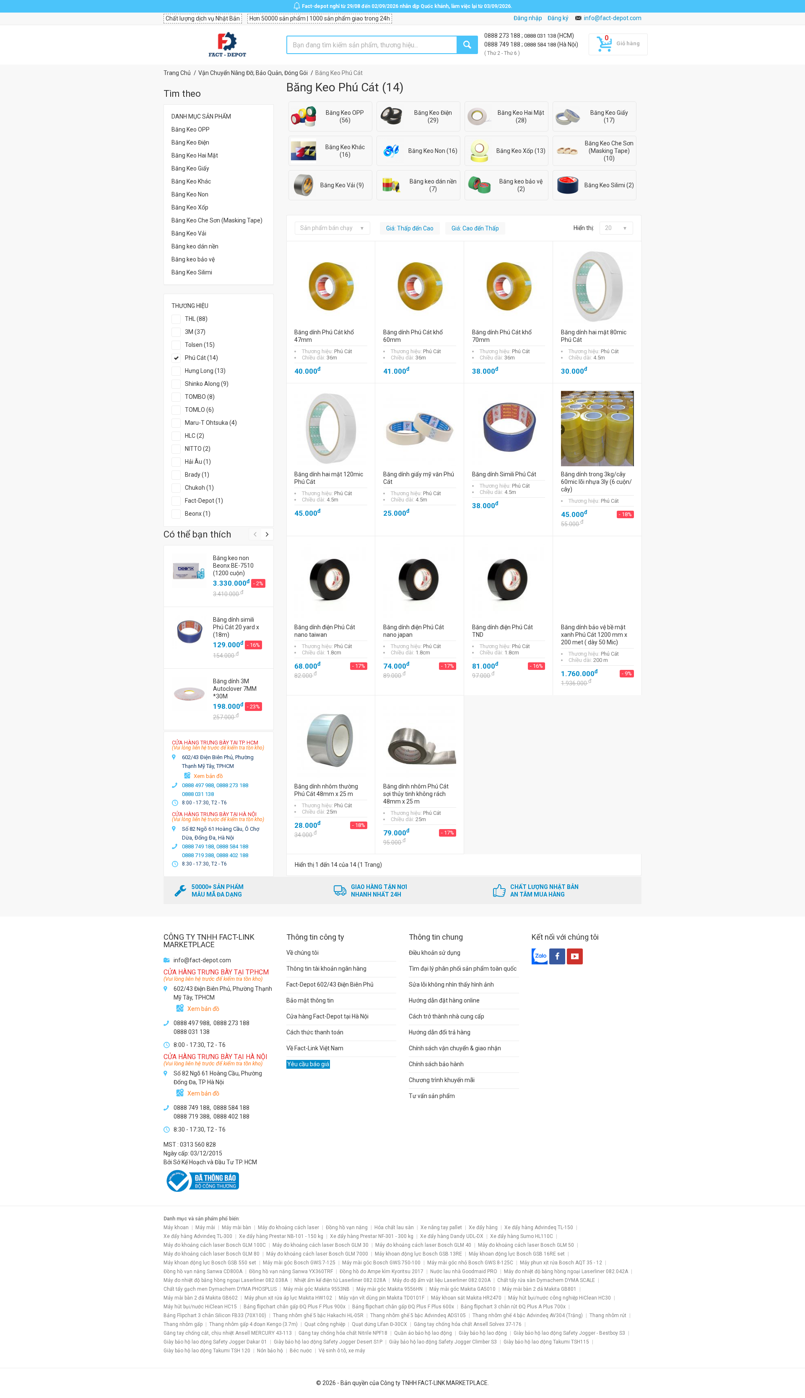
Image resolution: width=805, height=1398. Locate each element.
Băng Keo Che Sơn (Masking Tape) (216, 220)
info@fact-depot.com (612, 18)
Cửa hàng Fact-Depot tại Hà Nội (327, 1016)
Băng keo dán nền (194, 246)
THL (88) (196, 318)
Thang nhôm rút (607, 1315)
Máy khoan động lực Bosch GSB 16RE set (517, 1254)
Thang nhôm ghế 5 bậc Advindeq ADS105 (418, 1315)
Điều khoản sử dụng (434, 952)
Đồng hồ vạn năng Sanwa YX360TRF (291, 1271)
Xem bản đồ (208, 776)
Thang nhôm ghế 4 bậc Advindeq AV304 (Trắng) (528, 1315)
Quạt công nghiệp (324, 1324)
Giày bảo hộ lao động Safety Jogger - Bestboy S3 (569, 1333)
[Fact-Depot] (227, 44)
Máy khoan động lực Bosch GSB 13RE (418, 1254)
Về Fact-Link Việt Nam (314, 1048)
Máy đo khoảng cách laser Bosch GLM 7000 (317, 1254)
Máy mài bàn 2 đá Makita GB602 (201, 1298)
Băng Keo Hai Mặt (194, 155)
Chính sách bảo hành (436, 1064)
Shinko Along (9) (207, 383)
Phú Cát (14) (201, 357)
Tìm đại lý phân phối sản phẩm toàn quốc (463, 968)
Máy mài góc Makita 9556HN (389, 1289)
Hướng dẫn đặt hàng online (444, 1000)
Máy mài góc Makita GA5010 (462, 1289)
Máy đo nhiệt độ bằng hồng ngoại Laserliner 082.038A (226, 1280)
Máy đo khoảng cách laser (288, 1227)
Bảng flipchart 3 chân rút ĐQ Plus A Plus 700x (513, 1307)
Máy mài (205, 1227)
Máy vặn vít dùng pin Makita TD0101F (381, 1298)
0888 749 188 (503, 44)
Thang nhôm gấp (183, 1324)
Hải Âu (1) (198, 461)
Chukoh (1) (199, 487)
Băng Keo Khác (191, 181)
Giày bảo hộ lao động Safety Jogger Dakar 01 (215, 1342)
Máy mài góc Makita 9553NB (316, 1289)
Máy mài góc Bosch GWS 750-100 (381, 1263)
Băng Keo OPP (190, 129)
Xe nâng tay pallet (441, 1227)
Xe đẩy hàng (483, 1227)
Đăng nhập (528, 18)
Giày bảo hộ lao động (483, 1333)
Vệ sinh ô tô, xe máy (342, 1351)
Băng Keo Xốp (189, 207)
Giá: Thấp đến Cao (410, 228)
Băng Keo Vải (188, 233)
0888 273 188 (503, 35)
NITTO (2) (197, 448)
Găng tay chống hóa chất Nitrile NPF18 (343, 1333)
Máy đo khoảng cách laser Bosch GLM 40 (423, 1245)
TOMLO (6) (199, 409)
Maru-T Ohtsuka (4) (211, 422)
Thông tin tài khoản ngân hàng (326, 968)
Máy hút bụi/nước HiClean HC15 (200, 1307)
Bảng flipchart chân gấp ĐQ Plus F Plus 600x (403, 1307)
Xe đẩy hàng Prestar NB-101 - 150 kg (281, 1236)
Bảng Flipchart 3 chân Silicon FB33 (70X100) (215, 1315)
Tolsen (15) (200, 344)
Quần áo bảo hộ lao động (423, 1333)
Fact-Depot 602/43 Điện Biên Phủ (330, 984)
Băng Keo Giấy (190, 168)
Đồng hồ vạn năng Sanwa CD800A (203, 1271)
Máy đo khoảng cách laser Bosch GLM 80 (212, 1254)
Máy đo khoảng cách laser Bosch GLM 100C (215, 1245)
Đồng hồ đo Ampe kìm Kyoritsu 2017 (381, 1271)
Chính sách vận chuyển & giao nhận (455, 1048)
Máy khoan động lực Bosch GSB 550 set (210, 1263)
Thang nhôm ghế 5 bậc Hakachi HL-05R (318, 1315)
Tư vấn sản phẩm (432, 1096)
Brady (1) (197, 474)
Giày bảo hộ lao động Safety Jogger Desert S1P (328, 1342)
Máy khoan (176, 1227)
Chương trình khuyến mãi (442, 1080)
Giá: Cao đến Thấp (475, 228)
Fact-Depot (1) (204, 500)
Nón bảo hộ (270, 1351)
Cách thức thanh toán (314, 1032)
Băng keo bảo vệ (193, 259)
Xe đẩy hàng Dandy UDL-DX (451, 1236)
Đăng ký (558, 18)
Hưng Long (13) (205, 370)
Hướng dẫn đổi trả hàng (439, 1032)
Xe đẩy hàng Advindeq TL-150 (538, 1227)
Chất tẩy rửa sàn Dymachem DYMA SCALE (546, 1280)
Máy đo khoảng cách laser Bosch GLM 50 (526, 1245)
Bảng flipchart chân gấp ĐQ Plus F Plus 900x (294, 1307)
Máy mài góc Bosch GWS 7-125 (299, 1263)
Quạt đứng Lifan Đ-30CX (379, 1324)
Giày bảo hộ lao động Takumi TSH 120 (207, 1351)
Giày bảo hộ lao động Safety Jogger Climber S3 (443, 1342)
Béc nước (301, 1351)
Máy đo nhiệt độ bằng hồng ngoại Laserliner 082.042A (566, 1271)
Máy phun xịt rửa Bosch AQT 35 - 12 (561, 1263)
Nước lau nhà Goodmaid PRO (463, 1271)
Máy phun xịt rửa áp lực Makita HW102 (288, 1298)
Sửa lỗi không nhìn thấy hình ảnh (451, 984)
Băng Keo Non (189, 194)
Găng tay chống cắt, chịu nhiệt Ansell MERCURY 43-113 (228, 1333)
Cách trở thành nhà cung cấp (446, 1016)
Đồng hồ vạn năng (347, 1227)
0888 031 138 (540, 36)
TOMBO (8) (200, 396)
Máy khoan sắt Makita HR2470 (466, 1298)
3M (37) (195, 331)
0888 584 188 (540, 44)
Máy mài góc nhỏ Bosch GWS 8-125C (470, 1263)
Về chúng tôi (302, 952)
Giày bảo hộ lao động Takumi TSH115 (546, 1342)
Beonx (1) (197, 513)
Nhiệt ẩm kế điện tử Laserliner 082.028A (340, 1280)
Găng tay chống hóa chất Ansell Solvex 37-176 (468, 1324)
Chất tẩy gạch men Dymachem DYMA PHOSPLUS (220, 1289)
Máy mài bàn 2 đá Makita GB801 (539, 1289)
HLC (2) (194, 435)
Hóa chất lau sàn (394, 1227)
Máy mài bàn (236, 1227)
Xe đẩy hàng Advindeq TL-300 (198, 1236)
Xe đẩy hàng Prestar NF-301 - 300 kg (371, 1236)
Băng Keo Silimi (191, 272)
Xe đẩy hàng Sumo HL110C (521, 1236)
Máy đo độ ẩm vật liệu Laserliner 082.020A (441, 1280)
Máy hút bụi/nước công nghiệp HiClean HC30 (559, 1298)
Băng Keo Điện (190, 142)
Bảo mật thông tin (310, 1000)
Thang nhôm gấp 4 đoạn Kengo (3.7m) (253, 1324)
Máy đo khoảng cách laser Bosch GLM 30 (321, 1245)
